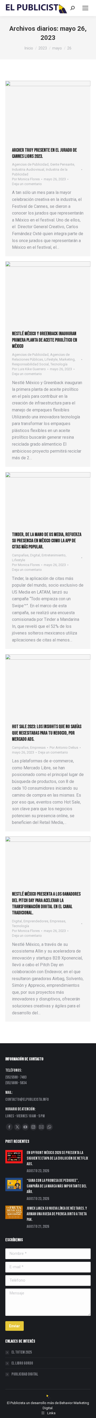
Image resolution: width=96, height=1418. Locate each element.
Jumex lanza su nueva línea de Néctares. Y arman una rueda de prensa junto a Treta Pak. (57, 1214)
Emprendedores (35, 921)
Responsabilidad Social (30, 364)
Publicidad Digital (24, 1374)
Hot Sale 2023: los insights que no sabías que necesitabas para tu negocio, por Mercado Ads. (46, 733)
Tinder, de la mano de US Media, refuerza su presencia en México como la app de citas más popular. (46, 541)
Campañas (20, 555)
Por (26, 179)
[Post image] (14, 1156)
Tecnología (58, 364)
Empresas (38, 748)
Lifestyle (51, 359)
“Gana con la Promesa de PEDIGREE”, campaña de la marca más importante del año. (57, 1186)
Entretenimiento (54, 555)
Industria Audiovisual (28, 169)
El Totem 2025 (21, 1352)
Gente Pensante (62, 164)
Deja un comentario (27, 184)
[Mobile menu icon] (85, 8)
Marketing (67, 359)
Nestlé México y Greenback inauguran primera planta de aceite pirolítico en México (44, 340)
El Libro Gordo (22, 1363)
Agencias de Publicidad (30, 164)
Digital (35, 555)
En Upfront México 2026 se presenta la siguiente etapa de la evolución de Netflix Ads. (57, 1158)
